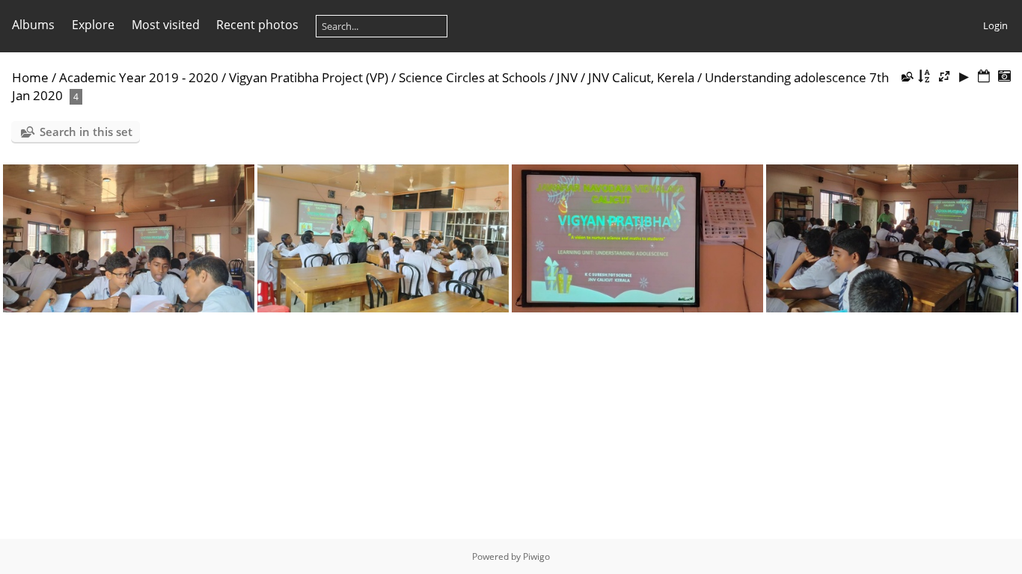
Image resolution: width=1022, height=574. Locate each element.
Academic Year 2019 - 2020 (138, 77)
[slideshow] (964, 76)
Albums (33, 24)
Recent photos (257, 24)
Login (995, 25)
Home (30, 77)
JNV (567, 77)
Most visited (166, 24)
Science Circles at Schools (472, 77)
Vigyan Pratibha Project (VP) (308, 77)
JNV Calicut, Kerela (641, 77)
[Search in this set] (906, 76)
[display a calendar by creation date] (1004, 76)
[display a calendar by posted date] (984, 76)
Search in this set (86, 131)
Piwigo (536, 556)
